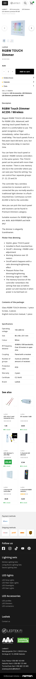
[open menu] (5, 3)
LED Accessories (15, 9)
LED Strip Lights (8, 580)
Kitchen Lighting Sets (10, 562)
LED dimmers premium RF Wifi (11, 11)
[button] (31, 3)
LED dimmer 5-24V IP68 (9, 454)
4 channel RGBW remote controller (26, 491)
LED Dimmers (26, 9)
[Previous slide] (4, 28)
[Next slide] (31, 28)
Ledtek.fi (4, 9)
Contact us (6, 621)
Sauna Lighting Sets (9, 567)
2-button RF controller (8, 490)
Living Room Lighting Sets (12, 565)
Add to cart (25, 71)
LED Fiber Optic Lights (10, 583)
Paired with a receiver (23, 354)
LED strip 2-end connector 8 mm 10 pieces (9, 418)
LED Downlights (8, 585)
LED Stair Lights (8, 588)
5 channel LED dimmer (25, 454)
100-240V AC (19, 330)
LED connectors (8, 606)
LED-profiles (6, 601)
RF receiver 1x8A (26, 416)
